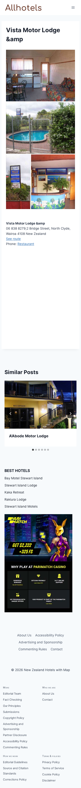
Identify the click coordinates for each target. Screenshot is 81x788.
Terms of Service (53, 768)
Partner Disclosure (15, 735)
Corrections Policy (15, 779)
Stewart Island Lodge (21, 485)
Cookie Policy (51, 774)
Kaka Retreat (14, 492)
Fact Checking (12, 699)
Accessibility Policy (49, 635)
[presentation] (40, 405)
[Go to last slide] (11, 413)
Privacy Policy (51, 762)
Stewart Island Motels (21, 506)
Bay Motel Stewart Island (24, 478)
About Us (24, 635)
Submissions (11, 712)
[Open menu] (73, 7)
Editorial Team (12, 693)
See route (13, 239)
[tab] (33, 450)
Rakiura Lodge (15, 499)
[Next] (70, 413)
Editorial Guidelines (15, 762)
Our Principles (12, 706)
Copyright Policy (13, 718)
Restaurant (26, 244)
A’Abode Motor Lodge (28, 436)
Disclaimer (49, 780)
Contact (57, 649)
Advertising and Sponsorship (40, 642)
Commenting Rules (32, 649)
